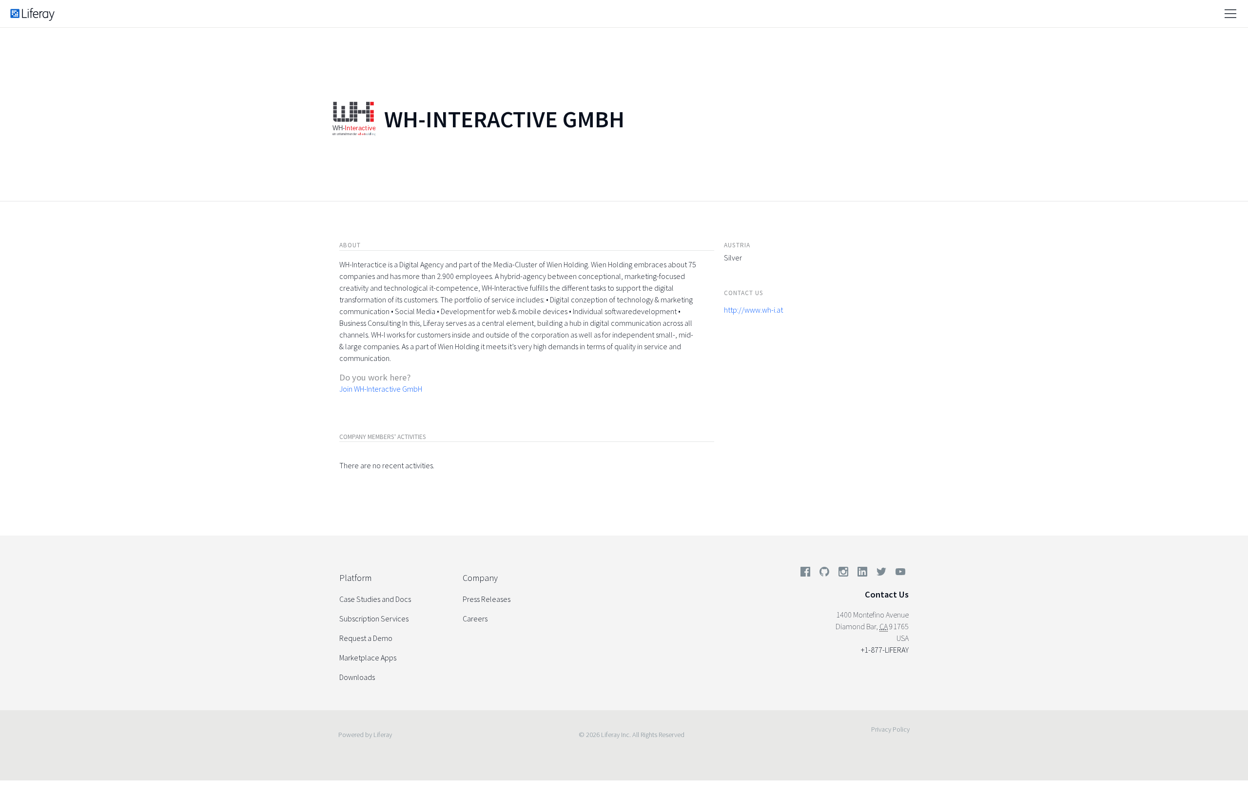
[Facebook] (805, 573)
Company (480, 577)
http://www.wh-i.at (753, 310)
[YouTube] (898, 573)
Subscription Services (374, 618)
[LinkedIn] (862, 573)
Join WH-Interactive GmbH (380, 389)
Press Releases (486, 599)
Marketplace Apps (367, 657)
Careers (475, 618)
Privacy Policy (890, 729)
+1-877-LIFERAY (885, 650)
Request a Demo (365, 638)
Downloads (357, 677)
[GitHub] (824, 573)
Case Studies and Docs (375, 599)
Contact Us (887, 594)
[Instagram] (843, 573)
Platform (355, 577)
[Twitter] (881, 573)
